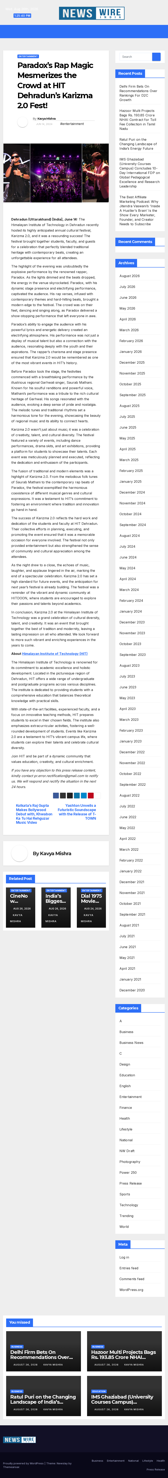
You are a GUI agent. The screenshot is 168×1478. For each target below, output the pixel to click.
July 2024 (127, 546)
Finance (125, 1108)
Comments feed (131, 1279)
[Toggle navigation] (87, 31)
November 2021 (132, 893)
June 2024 (128, 557)
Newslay (62, 1463)
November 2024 (132, 503)
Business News (131, 1043)
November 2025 (132, 373)
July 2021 (127, 936)
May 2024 (127, 568)
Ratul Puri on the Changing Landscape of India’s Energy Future (138, 143)
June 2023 (127, 687)
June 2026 (128, 297)
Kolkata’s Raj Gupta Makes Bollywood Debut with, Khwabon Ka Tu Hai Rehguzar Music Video (34, 814)
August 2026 (129, 276)
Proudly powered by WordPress (23, 1463)
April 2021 (127, 968)
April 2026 (127, 319)
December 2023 (132, 622)
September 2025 (132, 395)
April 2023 (127, 709)
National (126, 1140)
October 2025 (130, 384)
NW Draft (127, 1151)
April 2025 (127, 449)
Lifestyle (126, 1129)
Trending (126, 1216)
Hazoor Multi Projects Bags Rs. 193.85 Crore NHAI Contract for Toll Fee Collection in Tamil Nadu (137, 120)
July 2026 (127, 287)
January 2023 (130, 741)
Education (127, 1075)
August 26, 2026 (26, 1364)
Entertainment (28, 56)
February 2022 (131, 860)
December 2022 (132, 752)
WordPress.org (131, 1290)
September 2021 (132, 914)
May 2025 (127, 438)
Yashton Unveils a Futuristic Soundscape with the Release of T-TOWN (77, 812)
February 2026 (131, 341)
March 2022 (129, 849)
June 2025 (127, 427)
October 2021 (130, 904)
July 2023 (127, 676)
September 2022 (132, 784)
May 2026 (127, 308)
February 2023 (131, 730)
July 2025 (127, 417)
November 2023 (132, 633)
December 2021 (131, 882)
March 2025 (129, 460)
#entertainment (72, 124)
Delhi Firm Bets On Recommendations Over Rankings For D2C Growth (41, 1357)
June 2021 (127, 947)
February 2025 (131, 471)
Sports (124, 1194)
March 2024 (129, 590)
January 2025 (130, 481)
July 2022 (127, 806)
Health (124, 1118)
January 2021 (130, 979)
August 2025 (129, 406)
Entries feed (128, 1268)
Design (124, 1064)
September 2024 (132, 525)
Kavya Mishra (46, 118)
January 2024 (130, 611)
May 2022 (127, 828)
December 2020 (132, 990)
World (124, 1227)
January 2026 (130, 352)
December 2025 (132, 362)
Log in (124, 1257)
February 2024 (131, 601)
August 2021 (129, 925)
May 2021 (127, 958)
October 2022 (130, 774)
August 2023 (129, 665)
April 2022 (127, 839)
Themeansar (11, 1467)
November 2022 (132, 763)
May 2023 (127, 698)
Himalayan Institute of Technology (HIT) (55, 654)
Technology (128, 1205)
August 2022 (129, 795)
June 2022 (127, 817)
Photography (129, 1162)
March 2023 (129, 720)
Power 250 (128, 1172)
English (125, 1086)
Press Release (130, 1183)
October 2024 (130, 514)
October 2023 (130, 644)
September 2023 (132, 655)
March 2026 (129, 330)
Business (126, 1032)
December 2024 (132, 492)
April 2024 (127, 579)
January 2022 (130, 871)
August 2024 (129, 536)
